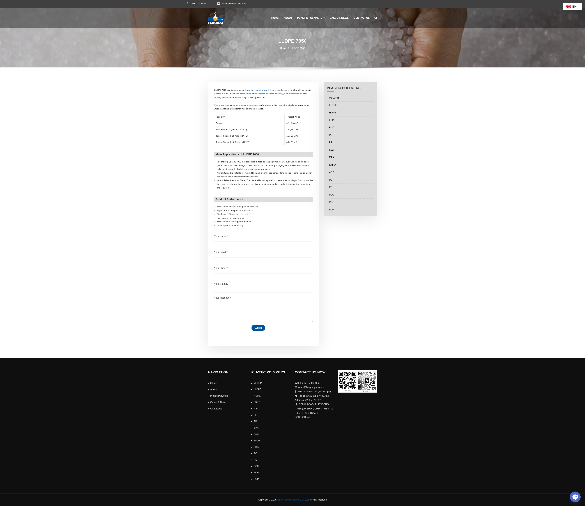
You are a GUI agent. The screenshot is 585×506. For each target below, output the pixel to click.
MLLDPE (334, 97)
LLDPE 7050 (298, 48)
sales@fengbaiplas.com (234, 3)
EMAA (332, 165)
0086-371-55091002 (308, 383)
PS (330, 187)
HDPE (332, 112)
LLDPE (333, 105)
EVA (331, 150)
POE (331, 202)
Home (275, 18)
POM (332, 194)
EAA (331, 157)
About (288, 18)
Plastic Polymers (310, 18)
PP (330, 142)
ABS (331, 172)
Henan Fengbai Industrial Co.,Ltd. (292, 499)
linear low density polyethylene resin (262, 90)
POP (331, 209)
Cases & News (339, 18)
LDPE (332, 120)
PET (331, 135)
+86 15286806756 (307, 391)
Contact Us (362, 18)
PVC (331, 127)
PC (331, 179)
